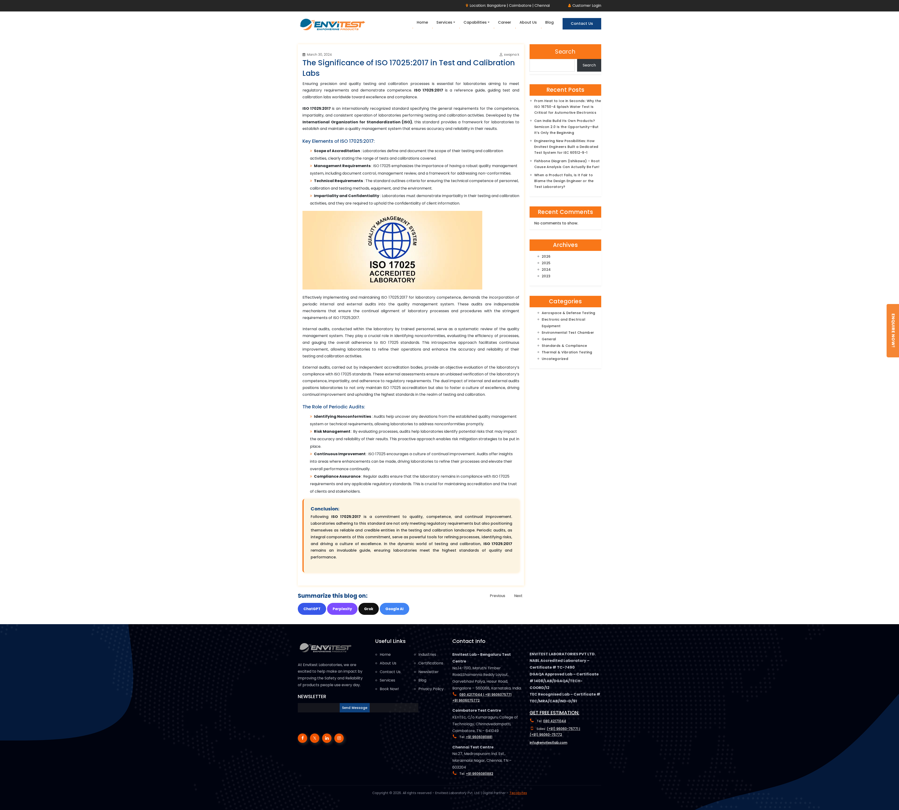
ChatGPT (312, 608)
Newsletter (428, 671)
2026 (546, 256)
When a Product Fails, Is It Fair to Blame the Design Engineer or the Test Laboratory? (564, 181)
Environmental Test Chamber (568, 332)
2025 (546, 263)
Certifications (430, 663)
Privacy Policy (431, 689)
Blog (422, 680)
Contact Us (390, 671)
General (549, 339)
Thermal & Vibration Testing (567, 352)
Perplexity (342, 608)
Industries (427, 654)
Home (385, 654)
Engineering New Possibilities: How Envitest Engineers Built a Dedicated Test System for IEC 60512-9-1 (566, 147)
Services (387, 680)
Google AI (394, 608)
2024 (546, 269)
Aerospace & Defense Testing (568, 313)
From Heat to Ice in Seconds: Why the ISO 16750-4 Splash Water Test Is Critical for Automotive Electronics (567, 107)
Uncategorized (555, 358)
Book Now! (389, 689)
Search (565, 51)
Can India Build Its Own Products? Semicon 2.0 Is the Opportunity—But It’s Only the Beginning (566, 126)
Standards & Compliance (564, 345)
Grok (368, 608)
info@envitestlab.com (548, 742)
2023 (546, 276)
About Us (388, 663)
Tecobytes (518, 793)
